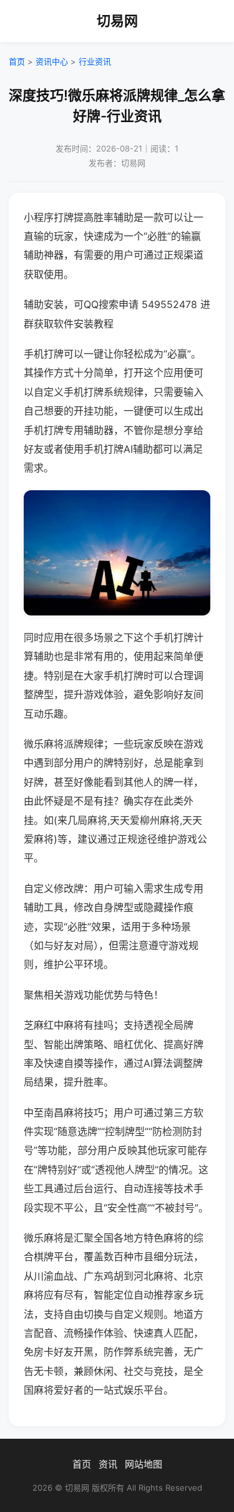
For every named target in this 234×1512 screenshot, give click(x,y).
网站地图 (143, 1464)
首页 (17, 61)
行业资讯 (95, 61)
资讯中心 (52, 61)
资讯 (108, 1464)
